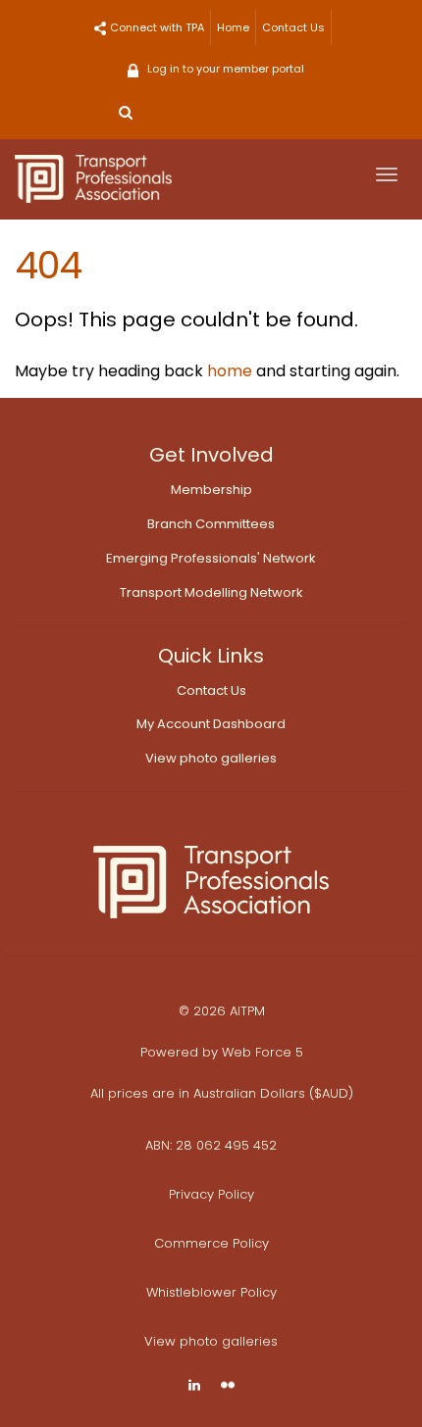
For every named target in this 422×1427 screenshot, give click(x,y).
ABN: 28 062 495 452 (211, 1145)
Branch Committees (211, 524)
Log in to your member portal (225, 68)
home (229, 371)
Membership (211, 489)
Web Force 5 (262, 1052)
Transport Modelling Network (211, 592)
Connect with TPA (157, 27)
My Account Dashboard (211, 723)
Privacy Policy (211, 1194)
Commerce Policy (211, 1243)
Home (233, 27)
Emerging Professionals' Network (211, 558)
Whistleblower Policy (211, 1292)
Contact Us (293, 27)
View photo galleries (211, 758)
